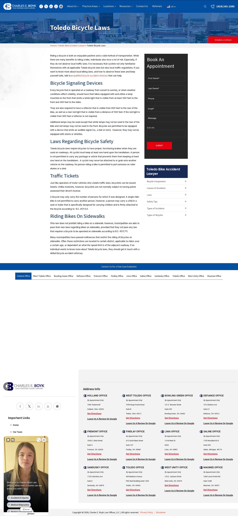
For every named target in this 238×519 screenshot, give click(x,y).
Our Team (17, 431)
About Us (72, 6)
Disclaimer (161, 512)
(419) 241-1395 (225, 6)
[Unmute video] (8, 440)
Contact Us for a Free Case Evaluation (119, 266)
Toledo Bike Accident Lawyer (71, 45)
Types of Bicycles (155, 215)
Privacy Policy (146, 512)
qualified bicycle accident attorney (90, 75)
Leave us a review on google (102, 419)
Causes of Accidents (156, 188)
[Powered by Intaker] (31, 514)
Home (53, 45)
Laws (149, 194)
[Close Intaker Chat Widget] (44, 440)
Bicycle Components (156, 181)
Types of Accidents (155, 208)
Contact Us (142, 6)
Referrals (157, 6)
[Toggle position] (39, 440)
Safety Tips (152, 201)
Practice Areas (90, 6)
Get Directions (94, 413)
